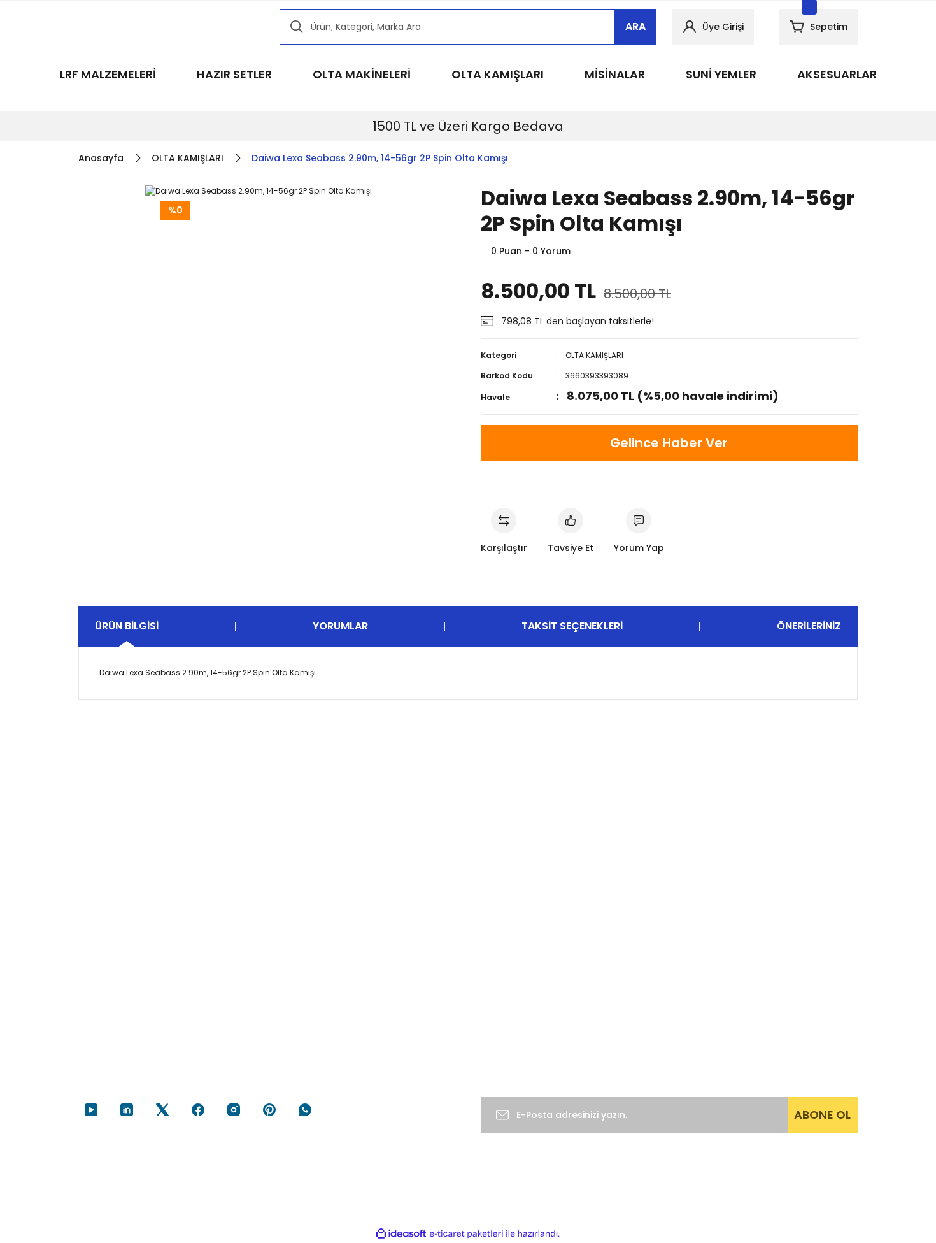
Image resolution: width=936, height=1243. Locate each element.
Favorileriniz (640, 1011)
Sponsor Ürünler (783, 962)
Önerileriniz (809, 626)
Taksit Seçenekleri (572, 626)
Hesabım (634, 962)
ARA (635, 26)
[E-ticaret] (466, 1234)
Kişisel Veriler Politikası (528, 1049)
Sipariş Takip (642, 987)
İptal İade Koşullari (520, 1025)
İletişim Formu (377, 1011)
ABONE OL (822, 1115)
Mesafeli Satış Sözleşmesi (511, 969)
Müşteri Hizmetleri (385, 962)
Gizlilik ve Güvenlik (520, 1001)
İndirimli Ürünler (782, 1011)
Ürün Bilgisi (127, 626)
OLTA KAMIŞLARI (594, 355)
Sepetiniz (635, 1035)
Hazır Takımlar (780, 987)
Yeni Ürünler (775, 1035)
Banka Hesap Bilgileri (390, 987)
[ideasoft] (401, 1234)
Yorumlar (340, 626)
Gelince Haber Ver (669, 443)
